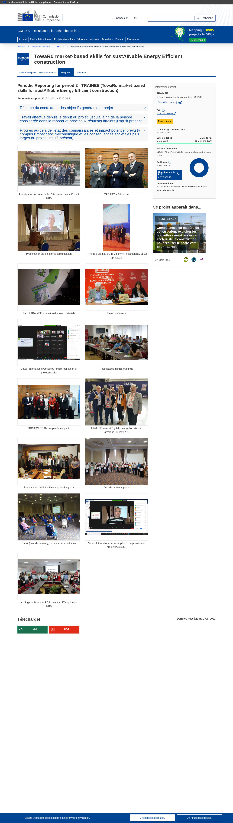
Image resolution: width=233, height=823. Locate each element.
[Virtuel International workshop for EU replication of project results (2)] (116, 516)
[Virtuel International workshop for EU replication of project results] (48, 342)
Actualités (107, 39)
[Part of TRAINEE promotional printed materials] (48, 286)
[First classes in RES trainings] (116, 342)
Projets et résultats (64, 39)
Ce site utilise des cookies (39, 817)
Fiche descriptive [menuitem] (27, 72)
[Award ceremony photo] (116, 461)
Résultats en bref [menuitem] (47, 72)
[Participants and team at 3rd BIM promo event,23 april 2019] (48, 168)
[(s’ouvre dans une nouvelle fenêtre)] (43, 16)
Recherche (133, 39)
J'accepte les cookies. (152, 817)
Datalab (119, 39)
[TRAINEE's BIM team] (116, 168)
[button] (138, 18)
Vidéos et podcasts (88, 39)
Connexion (122, 18)
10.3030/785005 (165, 113)
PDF (66, 629)
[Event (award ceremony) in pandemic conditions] (48, 516)
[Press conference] (116, 286)
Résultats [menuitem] (81, 72)
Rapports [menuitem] (65, 72)
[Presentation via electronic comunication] (48, 227)
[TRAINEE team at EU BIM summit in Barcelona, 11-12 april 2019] (116, 227)
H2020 (60, 46)
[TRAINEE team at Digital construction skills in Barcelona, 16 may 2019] (116, 401)
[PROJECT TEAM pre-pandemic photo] (48, 401)
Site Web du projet (168, 103)
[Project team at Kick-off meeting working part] (48, 461)
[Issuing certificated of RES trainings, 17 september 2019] (48, 576)
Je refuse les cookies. (199, 817)
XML (35, 629)
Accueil (23, 39)
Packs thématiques (40, 39)
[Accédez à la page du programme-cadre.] (23, 59)
